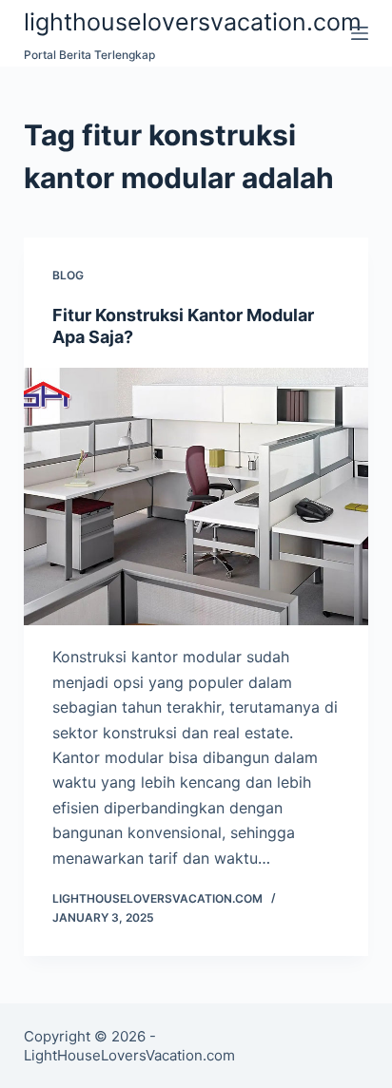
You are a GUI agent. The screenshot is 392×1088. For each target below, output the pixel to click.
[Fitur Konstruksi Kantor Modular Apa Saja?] (196, 497)
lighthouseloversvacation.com (193, 22)
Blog (68, 275)
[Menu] (359, 33)
